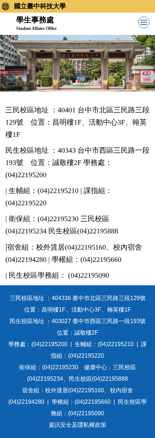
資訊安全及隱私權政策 (77, 425)
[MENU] (144, 22)
